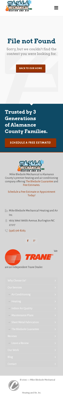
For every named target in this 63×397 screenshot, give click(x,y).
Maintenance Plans (22, 315)
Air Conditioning (21, 294)
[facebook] (28, 241)
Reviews (12, 336)
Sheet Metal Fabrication (25, 322)
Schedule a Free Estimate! (30, 142)
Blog (10, 357)
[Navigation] (56, 8)
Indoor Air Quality (21, 308)
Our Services (15, 287)
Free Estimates (31, 185)
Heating (16, 301)
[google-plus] (34, 241)
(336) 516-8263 (17, 230)
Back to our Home (30, 68)
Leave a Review (20, 343)
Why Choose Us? (17, 280)
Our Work (13, 350)
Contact (12, 364)
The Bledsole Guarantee (39, 181)
